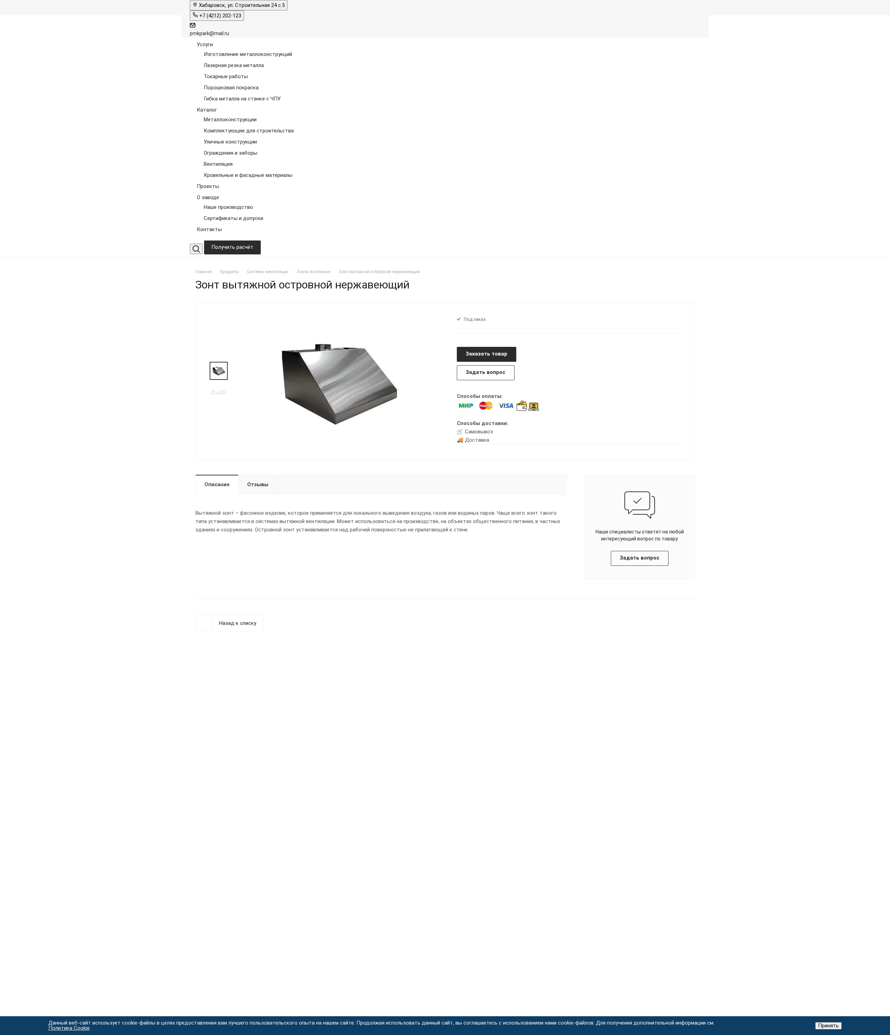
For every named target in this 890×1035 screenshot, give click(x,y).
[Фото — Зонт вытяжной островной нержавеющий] (337, 381)
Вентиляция (218, 164)
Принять (828, 1025)
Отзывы (257, 484)
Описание (216, 484)
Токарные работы (226, 76)
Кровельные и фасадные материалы (248, 175)
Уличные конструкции (230, 142)
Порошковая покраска (231, 87)
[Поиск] (196, 249)
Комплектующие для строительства (249, 131)
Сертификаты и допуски (233, 218)
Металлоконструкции (230, 119)
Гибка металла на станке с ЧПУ (242, 99)
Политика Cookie (69, 1028)
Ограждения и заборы (230, 153)
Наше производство (228, 207)
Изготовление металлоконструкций (248, 54)
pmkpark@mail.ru (209, 33)
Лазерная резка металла (234, 65)
